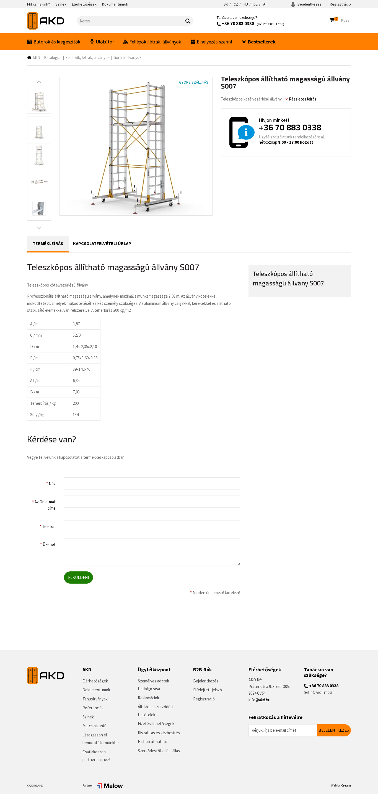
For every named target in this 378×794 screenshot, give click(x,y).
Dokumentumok (96, 689)
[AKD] (52, 21)
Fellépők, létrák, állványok (155, 41)
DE (255, 4)
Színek (88, 717)
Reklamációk (148, 697)
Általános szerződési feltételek (155, 710)
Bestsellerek (262, 41)
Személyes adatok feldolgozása (153, 685)
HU (246, 4)
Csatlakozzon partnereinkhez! (96, 755)
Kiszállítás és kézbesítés (159, 732)
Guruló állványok (127, 57)
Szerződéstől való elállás (159, 750)
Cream (346, 785)
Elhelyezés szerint (214, 41)
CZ (236, 4)
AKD (36, 57)
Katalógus (52, 57)
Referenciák (92, 707)
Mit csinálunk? (94, 725)
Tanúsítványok (95, 699)
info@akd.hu (259, 699)
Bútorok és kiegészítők (57, 41)
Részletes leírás (302, 99)
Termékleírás (48, 243)
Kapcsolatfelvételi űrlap (102, 243)
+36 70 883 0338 (237, 23)
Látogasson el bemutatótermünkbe (100, 739)
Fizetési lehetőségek (156, 723)
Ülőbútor (105, 41)
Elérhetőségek (95, 681)
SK (226, 4)
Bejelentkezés (309, 4)
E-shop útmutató (152, 741)
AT (265, 4)
